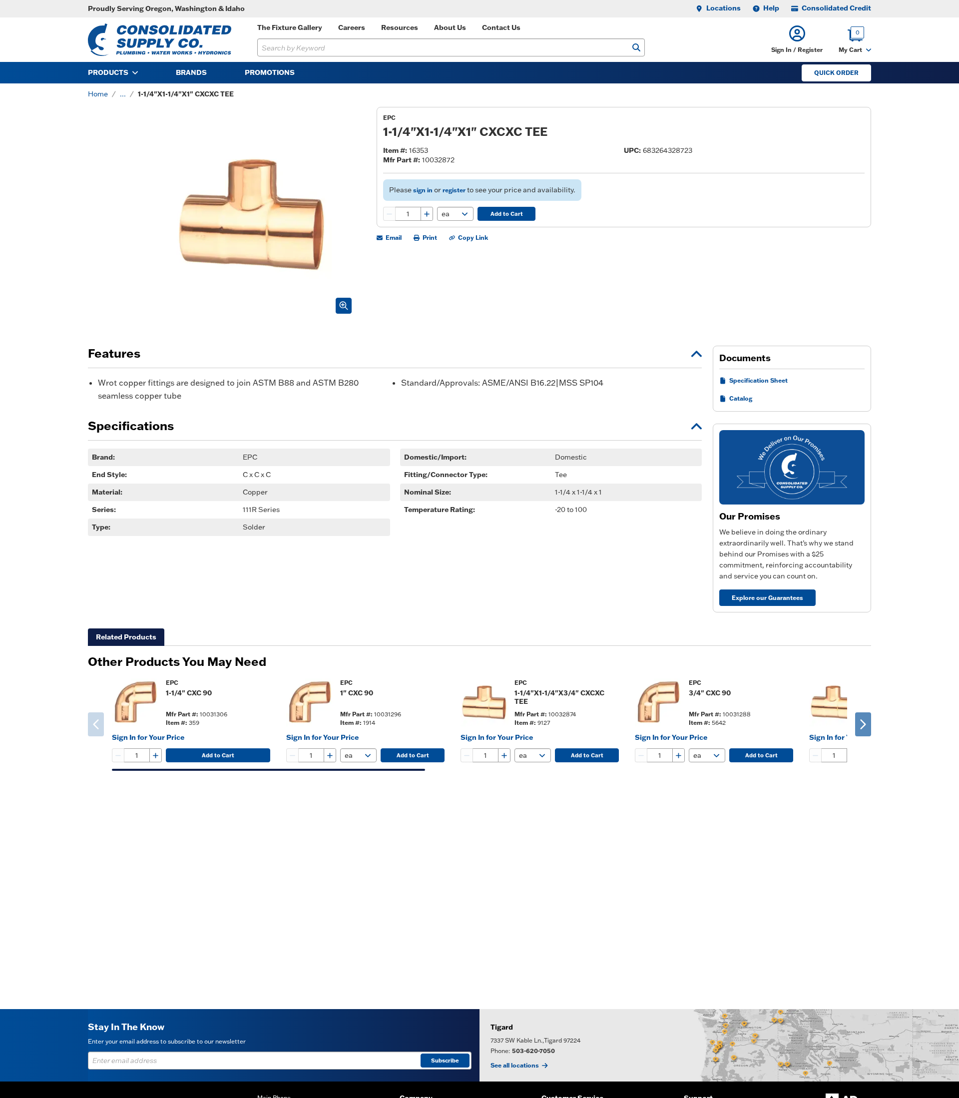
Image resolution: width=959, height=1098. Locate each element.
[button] (797, 39)
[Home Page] (159, 39)
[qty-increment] (427, 213)
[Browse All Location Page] (719, 1045)
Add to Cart (506, 213)
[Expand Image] (344, 306)
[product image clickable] (136, 702)
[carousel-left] (96, 724)
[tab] (126, 637)
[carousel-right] (863, 724)
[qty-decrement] (390, 213)
